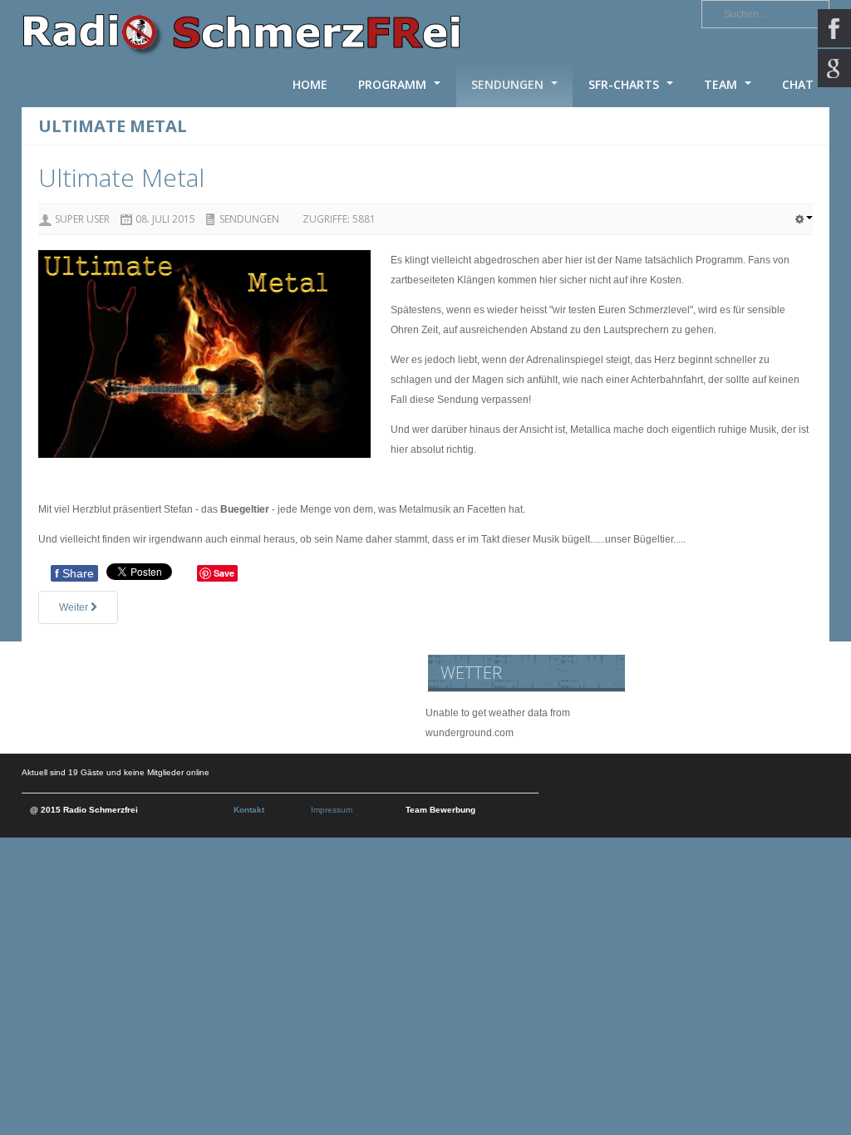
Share (74, 573)
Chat (798, 84)
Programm (394, 84)
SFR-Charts (625, 84)
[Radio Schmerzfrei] (241, 31)
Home (310, 84)
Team (722, 84)
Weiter (75, 607)
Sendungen (509, 84)
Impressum (331, 809)
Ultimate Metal (121, 177)
